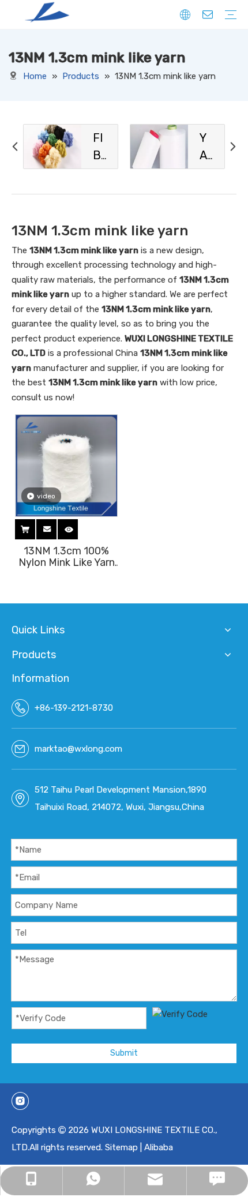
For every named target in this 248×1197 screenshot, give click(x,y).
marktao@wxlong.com (78, 749)
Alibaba (158, 1147)
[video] (66, 465)
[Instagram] (20, 1101)
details (79, 527)
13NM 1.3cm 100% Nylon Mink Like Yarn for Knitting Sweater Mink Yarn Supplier (66, 556)
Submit (124, 1053)
